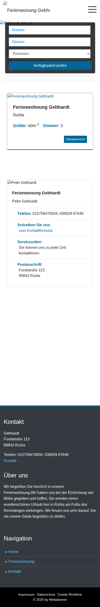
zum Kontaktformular (36, 231)
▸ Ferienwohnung (20, 561)
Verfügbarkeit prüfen (50, 65)
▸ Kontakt (13, 571)
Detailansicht (75, 139)
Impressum (26, 594)
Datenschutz (46, 594)
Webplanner (58, 599)
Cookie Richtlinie (69, 594)
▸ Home (12, 552)
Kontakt (10, 461)
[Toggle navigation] (92, 10)
